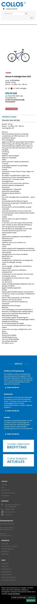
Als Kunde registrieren (8, 577)
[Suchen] (26, 13)
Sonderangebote (7, 549)
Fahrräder (4, 544)
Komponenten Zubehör (9, 546)
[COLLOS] (13, 4)
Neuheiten (5, 554)
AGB (2, 487)
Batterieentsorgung (8, 493)
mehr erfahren (13, 387)
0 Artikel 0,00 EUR (11, 9)
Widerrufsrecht (6, 574)
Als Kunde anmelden (8, 580)
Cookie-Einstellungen (19, 597)
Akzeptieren (31, 600)
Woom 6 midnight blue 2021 (18, 76)
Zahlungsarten (6, 572)
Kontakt (4, 485)
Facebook (8, 515)
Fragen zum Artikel (11, 120)
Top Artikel (5, 563)
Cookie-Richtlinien (13, 594)
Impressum (5, 496)
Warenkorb (5, 566)
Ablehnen (31, 597)
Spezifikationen (9, 117)
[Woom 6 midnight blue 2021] (18, 55)
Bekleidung (5, 551)
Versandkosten (10, 98)
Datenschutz (5, 490)
